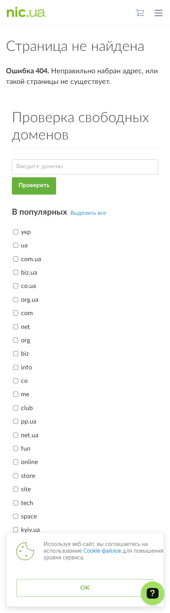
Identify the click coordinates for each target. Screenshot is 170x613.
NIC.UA (26, 12)
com (27, 313)
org (25, 340)
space (29, 516)
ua (24, 245)
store (28, 476)
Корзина (140, 12)
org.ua (29, 300)
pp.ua (28, 421)
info (26, 367)
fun (25, 449)
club (27, 408)
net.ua (29, 435)
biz (25, 354)
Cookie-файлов (102, 551)
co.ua (28, 286)
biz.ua (29, 272)
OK (85, 588)
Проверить (34, 185)
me (25, 394)
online (29, 462)
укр (26, 232)
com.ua (31, 259)
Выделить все (88, 213)
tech (27, 503)
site (26, 489)
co (24, 381)
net (25, 327)
